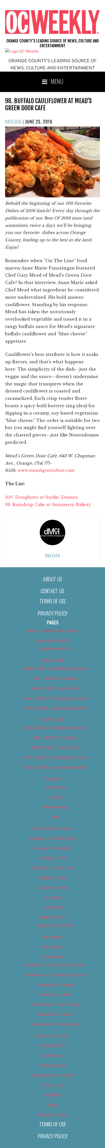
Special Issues (52, 1065)
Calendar (52, 779)
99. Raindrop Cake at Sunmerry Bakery (48, 504)
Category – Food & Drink (52, 868)
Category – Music (52, 877)
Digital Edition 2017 (55, 925)
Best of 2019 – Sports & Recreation (55, 767)
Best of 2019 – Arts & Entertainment (55, 728)
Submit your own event (52, 1075)
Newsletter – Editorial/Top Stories (55, 975)
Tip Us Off (53, 1095)
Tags (55, 816)
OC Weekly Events (52, 1036)
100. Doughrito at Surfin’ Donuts (41, 497)
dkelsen (13, 121)
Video (52, 1105)
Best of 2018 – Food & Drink (56, 688)
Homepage (52, 937)
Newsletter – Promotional (55, 1024)
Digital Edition (52, 917)
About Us (52, 579)
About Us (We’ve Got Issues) (52, 630)
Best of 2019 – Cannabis (55, 737)
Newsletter (52, 947)
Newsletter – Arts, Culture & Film (55, 965)
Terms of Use (52, 601)
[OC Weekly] (22, 51)
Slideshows (52, 1055)
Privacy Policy (53, 613)
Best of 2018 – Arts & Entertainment (55, 668)
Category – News (52, 887)
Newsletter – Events (55, 985)
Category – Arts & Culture (52, 838)
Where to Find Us (52, 1115)
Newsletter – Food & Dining (55, 1004)
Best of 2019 (52, 719)
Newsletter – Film (56, 994)
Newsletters (52, 956)
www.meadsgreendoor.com (45, 470)
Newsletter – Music (55, 1014)
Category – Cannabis (52, 848)
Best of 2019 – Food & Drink (56, 747)
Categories (56, 787)
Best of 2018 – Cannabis (55, 678)
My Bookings (55, 807)
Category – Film (52, 858)
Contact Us (52, 591)
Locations (55, 797)
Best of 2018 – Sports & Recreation (55, 708)
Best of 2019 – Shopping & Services (55, 757)
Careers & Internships (52, 828)
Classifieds (52, 897)
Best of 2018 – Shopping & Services (55, 698)
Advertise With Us (52, 640)
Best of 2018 (52, 660)
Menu (57, 81)
